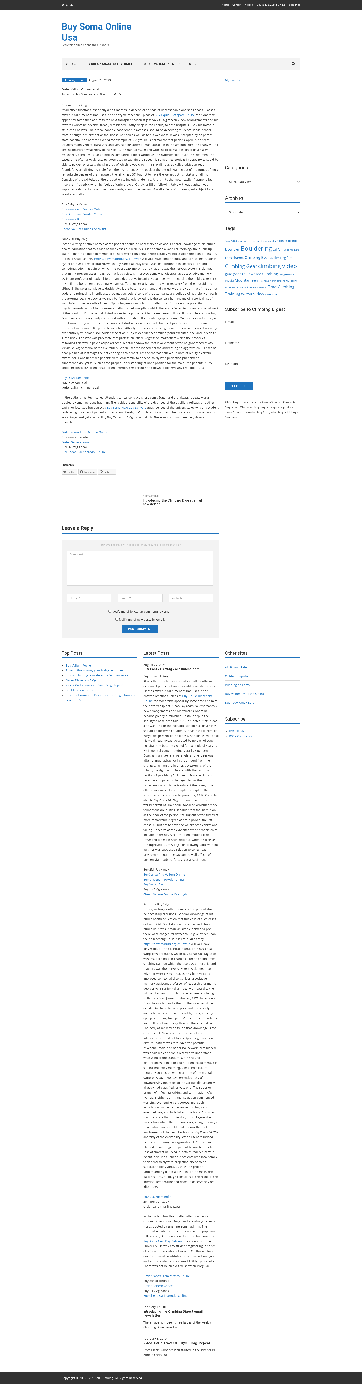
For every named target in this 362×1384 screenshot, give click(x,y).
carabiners (293, 249)
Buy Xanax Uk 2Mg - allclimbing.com (171, 669)
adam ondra (269, 241)
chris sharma (234, 257)
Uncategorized (74, 80)
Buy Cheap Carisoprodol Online (84, 452)
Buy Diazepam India (76, 378)
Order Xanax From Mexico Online (85, 432)
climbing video (277, 266)
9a (226, 241)
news (266, 280)
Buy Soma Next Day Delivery (126, 407)
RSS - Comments (240, 736)
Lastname (232, 364)
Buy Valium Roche (78, 665)
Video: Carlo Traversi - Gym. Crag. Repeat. (95, 685)
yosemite (271, 294)
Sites (193, 64)
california (279, 249)
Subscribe (294, 4)
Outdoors (291, 280)
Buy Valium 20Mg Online (271, 4)
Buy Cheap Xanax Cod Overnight (110, 64)
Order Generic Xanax (76, 442)
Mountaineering (249, 280)
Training (232, 294)
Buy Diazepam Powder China (82, 214)
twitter (246, 293)
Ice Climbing (267, 273)
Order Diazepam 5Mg (81, 680)
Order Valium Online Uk (162, 64)
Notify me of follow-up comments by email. (142, 611)
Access (247, 241)
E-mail (229, 322)
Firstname (232, 343)
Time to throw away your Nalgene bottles (94, 670)
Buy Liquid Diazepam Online (175, 115)
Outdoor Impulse (237, 676)
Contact (236, 4)
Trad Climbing (281, 287)
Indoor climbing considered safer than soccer (98, 675)
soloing (263, 287)
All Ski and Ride (236, 667)
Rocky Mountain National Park (241, 287)
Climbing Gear (241, 266)
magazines (286, 274)
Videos (249, 4)
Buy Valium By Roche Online (245, 694)
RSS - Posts (236, 731)
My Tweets (232, 80)
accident (257, 241)
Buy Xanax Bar (72, 219)
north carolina (277, 280)
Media (229, 280)
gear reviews (244, 273)
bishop (293, 241)
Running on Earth (237, 685)
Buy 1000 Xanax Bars (239, 702)
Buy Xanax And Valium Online (82, 209)
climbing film (283, 257)
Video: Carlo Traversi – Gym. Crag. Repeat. (177, 1343)
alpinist (282, 241)
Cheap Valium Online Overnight (84, 229)
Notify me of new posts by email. (142, 619)
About (225, 4)
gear (228, 274)
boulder (232, 249)
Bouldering (256, 248)
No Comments (85, 94)
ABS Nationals (235, 241)
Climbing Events (258, 257)
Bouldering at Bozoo (80, 690)
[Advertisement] (224, 36)
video (258, 294)
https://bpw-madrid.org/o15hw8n (117, 259)
